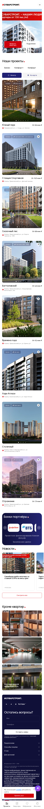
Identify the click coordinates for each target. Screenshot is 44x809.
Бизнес (7, 68)
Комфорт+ (18, 68)
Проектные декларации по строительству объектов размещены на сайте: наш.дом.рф (21, 767)
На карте (33, 75)
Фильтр (13, 75)
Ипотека (37, 806)
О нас (6, 751)
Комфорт (32, 68)
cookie (18, 790)
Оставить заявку (22, 732)
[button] (5, 528)
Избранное (27, 806)
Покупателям (9, 743)
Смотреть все (22, 595)
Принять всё (19, 796)
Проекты (6, 806)
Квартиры (17, 806)
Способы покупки (11, 747)
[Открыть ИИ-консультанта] (38, 788)
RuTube (21, 704)
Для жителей (9, 755)
